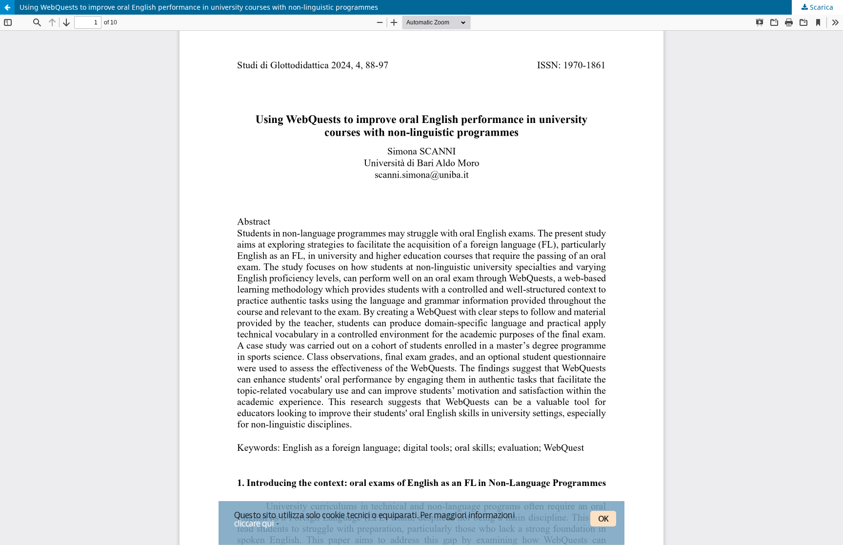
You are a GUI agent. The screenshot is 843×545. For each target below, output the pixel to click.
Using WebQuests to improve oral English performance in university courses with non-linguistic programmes (199, 7)
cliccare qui (254, 523)
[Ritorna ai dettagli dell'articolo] (7, 7)
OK (603, 518)
